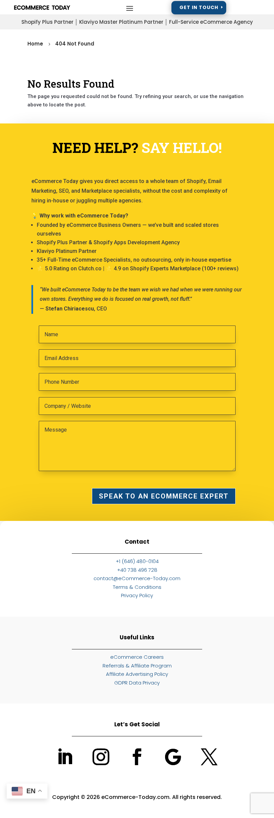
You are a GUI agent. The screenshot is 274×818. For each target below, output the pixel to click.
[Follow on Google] (173, 757)
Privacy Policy (137, 595)
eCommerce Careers (137, 656)
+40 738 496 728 (137, 569)
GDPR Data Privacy (137, 682)
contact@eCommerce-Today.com (137, 578)
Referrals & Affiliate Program (137, 665)
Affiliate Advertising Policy (137, 673)
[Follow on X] (209, 757)
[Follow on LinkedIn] (65, 757)
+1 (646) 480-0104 (137, 561)
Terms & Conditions (137, 586)
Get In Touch (198, 7)
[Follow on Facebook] (137, 757)
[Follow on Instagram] (101, 757)
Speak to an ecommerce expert (164, 496)
